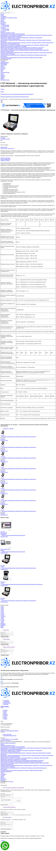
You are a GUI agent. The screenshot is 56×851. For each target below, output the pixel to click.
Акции (2, 15)
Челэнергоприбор (5, 62)
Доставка (3, 18)
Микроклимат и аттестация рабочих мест (10, 43)
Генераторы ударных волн (32, 40)
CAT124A (3, 616)
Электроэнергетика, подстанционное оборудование (13, 33)
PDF (2, 100)
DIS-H (2, 627)
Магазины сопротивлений (13, 42)
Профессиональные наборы (35, 57)
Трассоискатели (4, 40)
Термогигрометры (5, 45)
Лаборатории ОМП (12, 40)
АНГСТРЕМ (3, 65)
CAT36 (2, 621)
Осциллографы (4, 50)
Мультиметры (4, 37)
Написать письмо (7, 817)
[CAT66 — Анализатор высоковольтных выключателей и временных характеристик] (3, 466)
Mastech (2, 78)
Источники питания (34, 50)
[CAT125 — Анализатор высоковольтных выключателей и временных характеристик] (3, 444)
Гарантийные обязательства (9, 735)
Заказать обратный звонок (9, 807)
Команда (5, 713)
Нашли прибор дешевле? (9, 647)
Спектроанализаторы (24, 50)
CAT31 (2, 611)
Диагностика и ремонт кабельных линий (10, 38)
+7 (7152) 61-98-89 (5, 26)
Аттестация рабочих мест (27, 45)
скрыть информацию (5, 159)
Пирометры (32, 37)
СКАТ (2, 73)
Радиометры (18, 45)
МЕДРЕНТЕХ (4, 63)
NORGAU (3, 76)
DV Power (3, 67)
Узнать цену (6, 629)
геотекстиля (40, 47)
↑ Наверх (3, 840)
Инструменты (4, 56)
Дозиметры (12, 45)
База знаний (3, 22)
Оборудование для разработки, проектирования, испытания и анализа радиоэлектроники (21, 48)
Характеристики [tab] (9, 133)
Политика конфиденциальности (8, 743)
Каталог (2, 14)
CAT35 (2, 622)
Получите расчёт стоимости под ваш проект (13, 787)
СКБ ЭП (3, 74)
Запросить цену (4, 440)
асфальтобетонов (26, 47)
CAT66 (2, 617)
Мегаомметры (25, 37)
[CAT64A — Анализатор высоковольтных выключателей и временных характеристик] (3, 487)
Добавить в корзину (5, 160)
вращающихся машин (47, 35)
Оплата (2, 20)
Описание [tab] (3, 133)
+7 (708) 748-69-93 (5, 25)
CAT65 (2, 618)
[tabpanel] (28, 189)
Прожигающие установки (45, 40)
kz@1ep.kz (3, 27)
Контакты (3, 23)
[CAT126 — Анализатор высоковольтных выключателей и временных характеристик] (3, 434)
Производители (7, 703)
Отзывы (15, 17)
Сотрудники (10, 17)
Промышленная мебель (6, 58)
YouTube (16, 730)
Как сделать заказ (7, 734)
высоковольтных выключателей (33, 35)
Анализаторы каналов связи (45, 52)
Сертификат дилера (5, 138)
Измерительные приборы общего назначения (11, 36)
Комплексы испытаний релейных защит (37, 55)
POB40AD (3, 623)
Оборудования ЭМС (44, 50)
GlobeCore (3, 68)
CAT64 (2, 607)
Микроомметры (4, 35)
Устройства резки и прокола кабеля (9, 57)
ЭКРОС (2, 77)
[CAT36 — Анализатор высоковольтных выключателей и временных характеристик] (3, 498)
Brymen (2, 66)
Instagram (12, 730)
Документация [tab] (17, 133)
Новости (3, 21)
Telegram (7, 730)
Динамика (3, 61)
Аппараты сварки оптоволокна (31, 52)
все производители (5, 79)
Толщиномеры (38, 37)
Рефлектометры (21, 40)
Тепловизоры (18, 37)
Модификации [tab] (24, 133)
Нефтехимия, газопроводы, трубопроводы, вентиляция (13, 46)
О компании (3, 16)
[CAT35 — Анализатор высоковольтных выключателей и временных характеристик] (3, 508)
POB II (2, 626)
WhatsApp (3, 730)
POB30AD (3, 625)
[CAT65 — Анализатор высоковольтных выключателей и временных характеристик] (3, 476)
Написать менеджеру (5, 158)
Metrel (2, 69)
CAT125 (2, 615)
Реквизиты (5, 704)
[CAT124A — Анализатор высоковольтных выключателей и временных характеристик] (3, 455)
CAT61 (2, 608)
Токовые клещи (11, 37)
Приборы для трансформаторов (18, 35)
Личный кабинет (5, 706)
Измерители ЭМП (44, 45)
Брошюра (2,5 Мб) (8, 428)
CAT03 (2, 612)
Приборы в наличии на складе (8, 32)
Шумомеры (36, 45)
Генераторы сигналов (13, 50)
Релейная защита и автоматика (8, 53)
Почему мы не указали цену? (7, 148)
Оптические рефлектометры (7, 52)
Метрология (3, 41)
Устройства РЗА (23, 55)
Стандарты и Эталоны (25, 42)
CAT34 (2, 610)
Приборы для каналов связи (7, 51)
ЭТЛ (9, 35)
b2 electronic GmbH (5, 72)
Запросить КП (4, 147)
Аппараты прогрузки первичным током (10, 55)
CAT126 (2, 613)
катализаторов (34, 47)
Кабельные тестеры (18, 52)
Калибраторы (4, 42)
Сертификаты (4, 17)
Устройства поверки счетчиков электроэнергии (42, 42)
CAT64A (3, 620)
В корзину (3, 439)
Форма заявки (6, 639)
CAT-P (2, 606)
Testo (2, 71)
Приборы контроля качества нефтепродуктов (11, 47)
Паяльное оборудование (23, 57)
